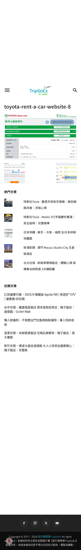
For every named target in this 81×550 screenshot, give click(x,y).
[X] (46, 523)
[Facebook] (24, 523)
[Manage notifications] (9, 541)
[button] (7, 90)
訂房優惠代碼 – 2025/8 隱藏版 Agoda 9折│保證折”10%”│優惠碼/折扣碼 (40, 297)
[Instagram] (35, 523)
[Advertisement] (40, 42)
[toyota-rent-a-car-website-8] (40, 158)
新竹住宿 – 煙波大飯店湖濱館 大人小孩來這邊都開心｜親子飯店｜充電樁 (39, 348)
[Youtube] (57, 523)
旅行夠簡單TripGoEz (49, 536)
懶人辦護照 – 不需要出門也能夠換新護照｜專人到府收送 (39, 322)
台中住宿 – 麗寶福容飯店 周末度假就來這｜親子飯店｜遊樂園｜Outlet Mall (39, 309)
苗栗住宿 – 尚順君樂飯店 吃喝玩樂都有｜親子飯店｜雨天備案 (39, 335)
